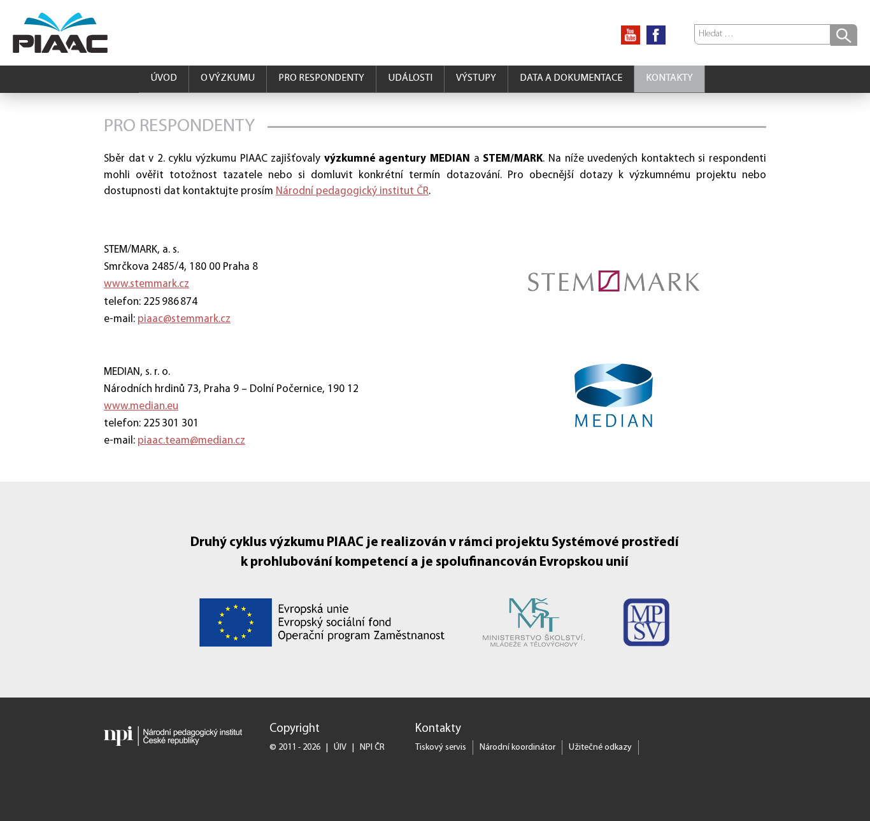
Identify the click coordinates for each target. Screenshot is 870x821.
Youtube (630, 35)
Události (410, 78)
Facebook (656, 35)
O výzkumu (228, 78)
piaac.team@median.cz (191, 440)
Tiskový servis (440, 747)
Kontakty (669, 78)
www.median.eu (141, 406)
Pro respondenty (321, 78)
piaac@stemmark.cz (184, 319)
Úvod (163, 78)
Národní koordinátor (517, 747)
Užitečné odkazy (600, 747)
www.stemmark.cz (146, 284)
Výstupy (476, 78)
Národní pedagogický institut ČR (352, 191)
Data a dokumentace (571, 78)
